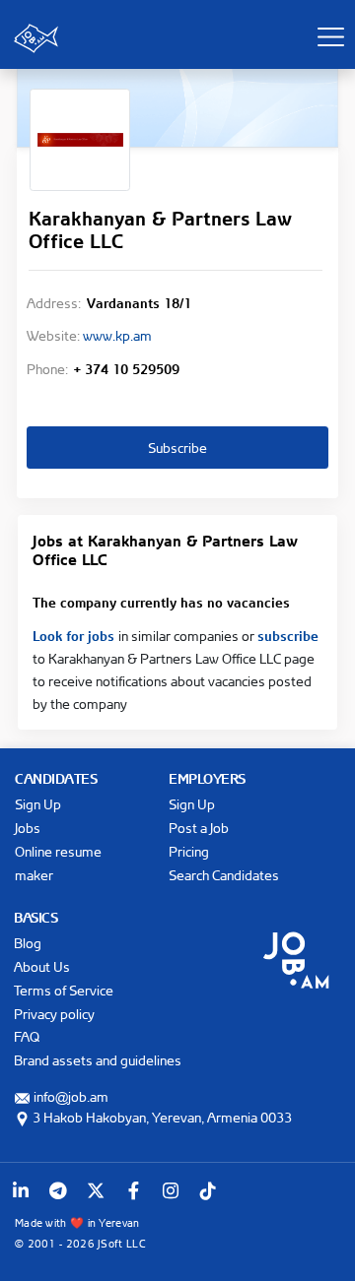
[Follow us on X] (95, 1190)
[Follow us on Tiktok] (208, 1190)
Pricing (189, 851)
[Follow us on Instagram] (170, 1190)
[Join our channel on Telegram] (58, 1190)
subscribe (288, 634)
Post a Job (199, 827)
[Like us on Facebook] (133, 1190)
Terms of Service (63, 990)
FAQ (26, 1036)
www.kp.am (117, 335)
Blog (27, 942)
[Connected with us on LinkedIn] (21, 1190)
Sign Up (38, 804)
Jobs (27, 827)
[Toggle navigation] (330, 36)
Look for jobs (75, 634)
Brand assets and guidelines (97, 1060)
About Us (42, 966)
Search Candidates (224, 874)
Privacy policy (54, 1013)
